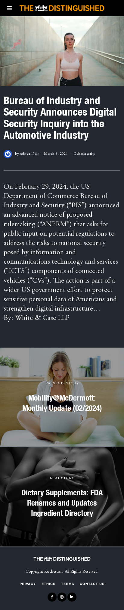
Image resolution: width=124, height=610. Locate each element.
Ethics (48, 583)
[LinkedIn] (71, 597)
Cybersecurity (84, 154)
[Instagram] (62, 597)
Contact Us (92, 583)
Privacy (28, 583)
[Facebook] (52, 597)
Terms (67, 583)
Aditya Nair (29, 154)
